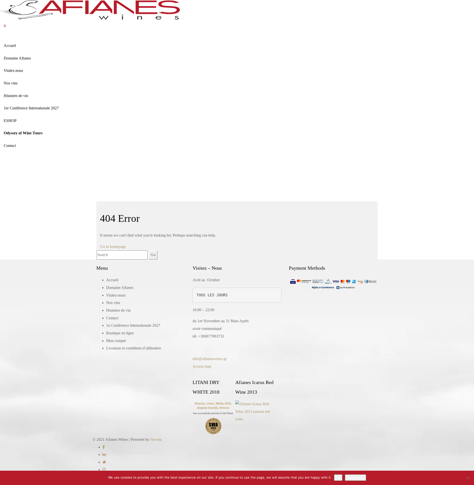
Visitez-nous (13, 70)
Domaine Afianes (17, 58)
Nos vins (11, 83)
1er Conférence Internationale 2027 (31, 108)
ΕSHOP (10, 121)
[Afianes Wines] (90, 9)
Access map (202, 366)
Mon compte (116, 341)
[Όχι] (467, 477)
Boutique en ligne (120, 333)
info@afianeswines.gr (210, 359)
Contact (10, 145)
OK (338, 477)
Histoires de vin (16, 96)
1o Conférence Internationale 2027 (133, 325)
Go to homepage (113, 246)
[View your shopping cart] (13, 26)
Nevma (156, 439)
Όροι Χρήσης (355, 477)
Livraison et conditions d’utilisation (133, 348)
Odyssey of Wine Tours (23, 133)
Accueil (10, 45)
